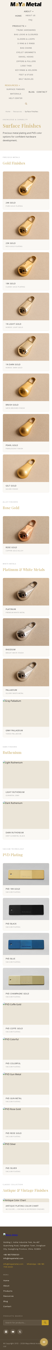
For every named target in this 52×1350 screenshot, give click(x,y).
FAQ (30, 20)
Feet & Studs (26, 75)
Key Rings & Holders (26, 70)
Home (18, 15)
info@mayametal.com (13, 1258)
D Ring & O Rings (26, 43)
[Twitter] (19, 1331)
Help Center (15, 98)
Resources (11, 85)
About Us (30, 15)
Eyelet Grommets (26, 52)
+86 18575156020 (11, 1255)
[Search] (26, 104)
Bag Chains (26, 48)
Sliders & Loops (26, 39)
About (27, 11)
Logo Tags (26, 66)
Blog (31, 92)
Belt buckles (26, 79)
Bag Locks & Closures (26, 34)
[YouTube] (13, 1331)
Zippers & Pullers (26, 61)
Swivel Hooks (26, 57)
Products (18, 26)
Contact (42, 92)
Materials (15, 94)
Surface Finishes (16, 89)
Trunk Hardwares (26, 30)
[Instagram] (6, 1331)
